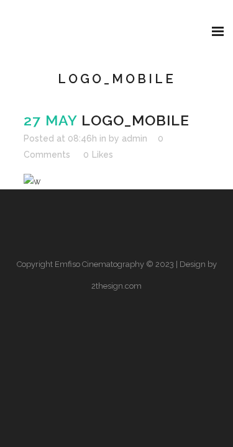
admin (134, 138)
